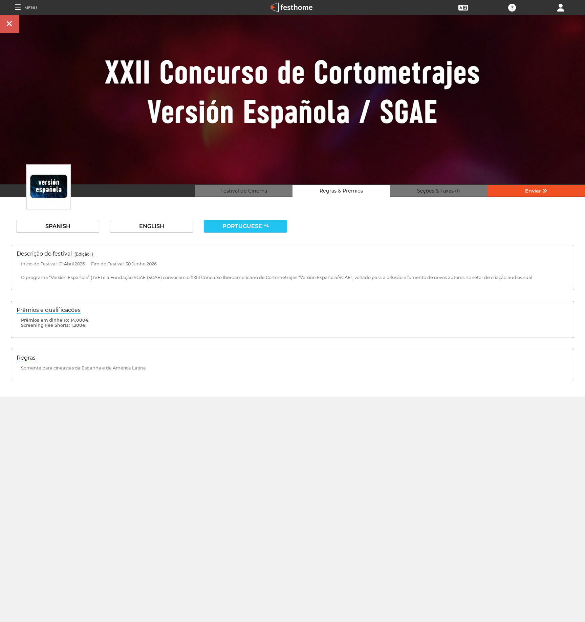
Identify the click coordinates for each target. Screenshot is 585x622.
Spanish (57, 226)
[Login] (560, 6)
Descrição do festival (55, 253)
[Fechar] (9, 24)
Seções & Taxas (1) (438, 191)
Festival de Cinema (243, 191)
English (151, 226)
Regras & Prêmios (341, 191)
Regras (26, 358)
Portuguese (245, 226)
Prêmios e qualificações (49, 310)
